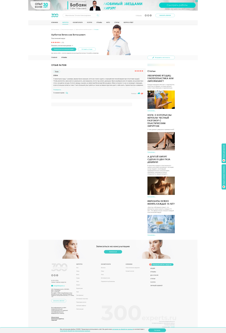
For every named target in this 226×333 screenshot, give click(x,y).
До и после (154, 275)
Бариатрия (79, 288)
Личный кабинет (156, 285)
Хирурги (65, 22)
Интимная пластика (82, 298)
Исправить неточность (162, 57)
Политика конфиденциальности (167, 321)
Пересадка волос (81, 302)
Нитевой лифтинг (81, 305)
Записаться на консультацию (64, 49)
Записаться (113, 252)
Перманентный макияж (108, 281)
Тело (77, 281)
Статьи (116, 22)
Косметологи (77, 22)
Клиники (54, 22)
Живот (78, 285)
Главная (54, 57)
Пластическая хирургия (133, 267)
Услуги (89, 22)
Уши (77, 292)
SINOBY (173, 327)
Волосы (103, 267)
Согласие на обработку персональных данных (163, 323)
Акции (152, 268)
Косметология (130, 271)
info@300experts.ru (59, 285)
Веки (77, 274)
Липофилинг (80, 295)
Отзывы (99, 22)
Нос (77, 267)
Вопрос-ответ (128, 22)
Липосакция (79, 309)
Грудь (78, 278)
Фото (108, 22)
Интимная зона (105, 278)
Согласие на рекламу (169, 324)
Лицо (77, 271)
